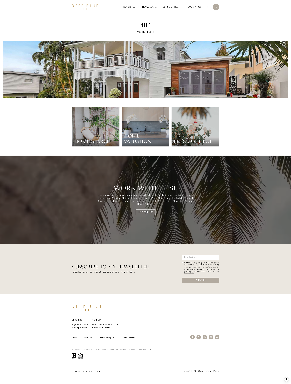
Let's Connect (129, 338)
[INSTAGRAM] (198, 337)
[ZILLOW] (217, 337)
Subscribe (200, 280)
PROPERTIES (128, 7)
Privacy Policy (189, 273)
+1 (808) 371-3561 (193, 7)
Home (74, 338)
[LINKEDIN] (205, 337)
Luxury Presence (93, 371)
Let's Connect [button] (145, 212)
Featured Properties (107, 338)
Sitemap (150, 349)
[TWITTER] (211, 337)
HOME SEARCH (150, 7)
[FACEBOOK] (192, 337)
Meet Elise (88, 338)
